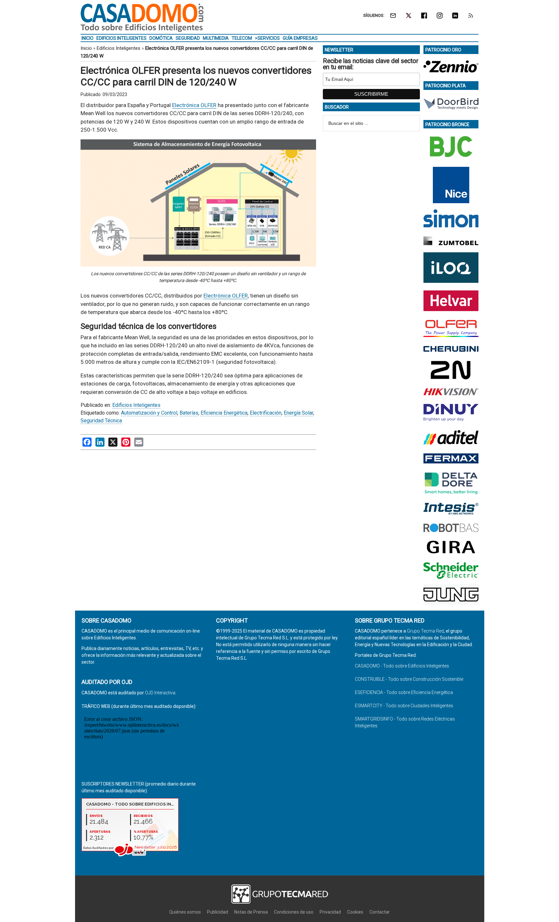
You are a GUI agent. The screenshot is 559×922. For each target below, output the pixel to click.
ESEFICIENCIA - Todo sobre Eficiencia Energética (404, 692)
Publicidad (217, 912)
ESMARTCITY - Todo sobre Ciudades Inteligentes (404, 705)
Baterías (189, 413)
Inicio (86, 48)
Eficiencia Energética (224, 413)
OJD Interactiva (160, 692)
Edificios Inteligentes (118, 48)
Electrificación (265, 413)
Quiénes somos (185, 912)
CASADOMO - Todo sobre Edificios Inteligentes (402, 665)
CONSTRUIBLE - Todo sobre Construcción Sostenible (409, 679)
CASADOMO (142, 17)
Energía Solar (298, 413)
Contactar (379, 912)
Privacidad (330, 912)
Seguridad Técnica (101, 421)
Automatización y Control (149, 413)
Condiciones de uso (293, 912)
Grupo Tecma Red (425, 631)
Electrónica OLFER (194, 105)
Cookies (355, 912)
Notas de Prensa (251, 912)
